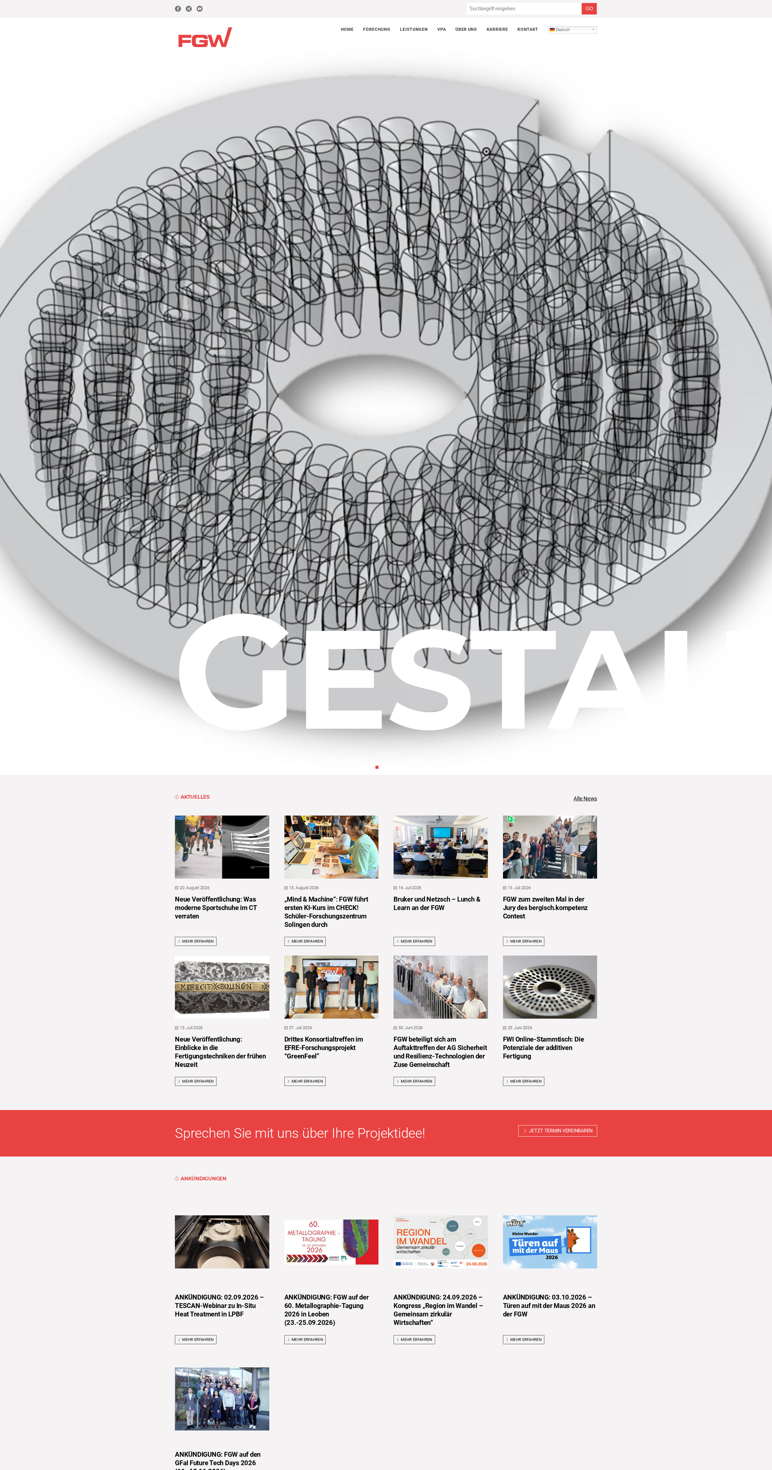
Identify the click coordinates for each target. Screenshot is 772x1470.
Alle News (585, 799)
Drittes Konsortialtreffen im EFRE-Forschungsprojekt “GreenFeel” (323, 1048)
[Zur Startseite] (205, 48)
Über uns (466, 29)
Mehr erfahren (198, 941)
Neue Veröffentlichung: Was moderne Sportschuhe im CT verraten (216, 908)
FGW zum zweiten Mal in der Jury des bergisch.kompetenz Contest (545, 908)
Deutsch (562, 29)
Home (347, 29)
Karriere (497, 29)
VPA (441, 29)
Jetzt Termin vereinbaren (561, 1131)
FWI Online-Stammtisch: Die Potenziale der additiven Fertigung (543, 1048)
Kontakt (527, 29)
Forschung (376, 29)
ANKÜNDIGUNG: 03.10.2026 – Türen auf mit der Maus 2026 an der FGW (549, 1305)
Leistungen (414, 29)
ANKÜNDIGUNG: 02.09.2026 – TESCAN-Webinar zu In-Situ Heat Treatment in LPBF (219, 1305)
